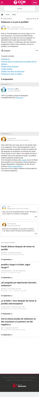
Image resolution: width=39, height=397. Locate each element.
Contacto (9, 380)
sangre (23, 160)
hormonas (19, 98)
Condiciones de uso (15, 377)
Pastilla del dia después (9, 66)
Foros (7, 14)
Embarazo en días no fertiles (11, 74)
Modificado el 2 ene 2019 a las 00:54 (18, 140)
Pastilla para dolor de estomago (12, 71)
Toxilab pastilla (6, 69)
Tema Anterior (7, 18)
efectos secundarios (14, 166)
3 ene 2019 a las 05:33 (26, 29)
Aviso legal (16, 380)
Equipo (5, 377)
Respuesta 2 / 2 (6, 134)
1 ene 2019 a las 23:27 (13, 91)
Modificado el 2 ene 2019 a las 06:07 (18, 208)
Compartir (7, 51)
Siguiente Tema (31, 18)
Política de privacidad (28, 377)
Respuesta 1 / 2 (6, 84)
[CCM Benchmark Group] (19, 385)
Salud (14, 14)
